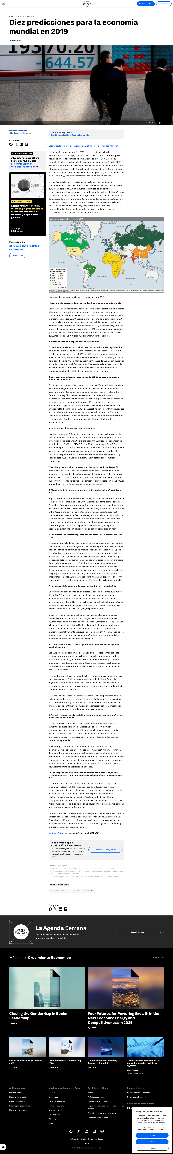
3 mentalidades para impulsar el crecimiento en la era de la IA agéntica (143, 1063)
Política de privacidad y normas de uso (86, 1139)
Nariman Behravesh (18, 131)
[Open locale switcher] (3, 1147)
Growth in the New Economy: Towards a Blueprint (103, 1061)
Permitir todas (152, 1142)
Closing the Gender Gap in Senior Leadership (38, 1015)
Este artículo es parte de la (83, 146)
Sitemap (86, 1143)
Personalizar (152, 1148)
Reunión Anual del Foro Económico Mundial (70, 135)
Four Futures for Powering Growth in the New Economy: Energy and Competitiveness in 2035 (123, 1018)
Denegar (152, 1135)
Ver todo (158, 958)
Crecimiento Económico (23, 16)
